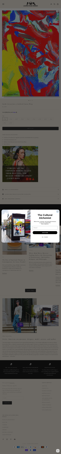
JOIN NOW (45, 232)
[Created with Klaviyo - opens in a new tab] (30, 243)
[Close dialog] (58, 211)
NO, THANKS (45, 237)
